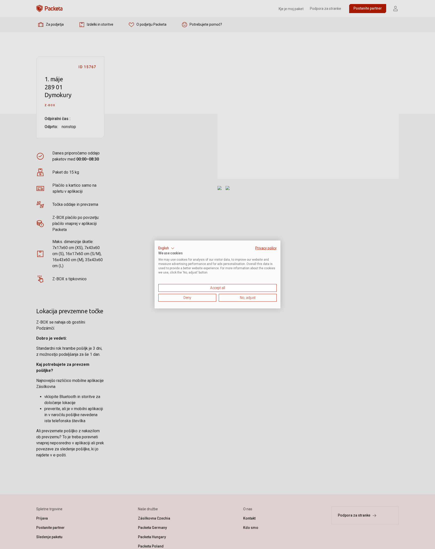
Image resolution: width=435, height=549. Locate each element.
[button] (166, 248)
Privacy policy (266, 248)
